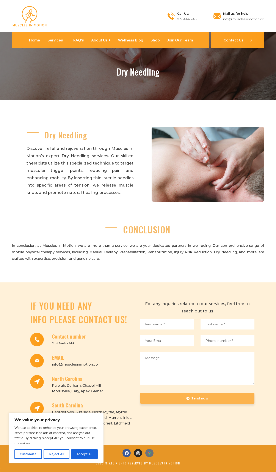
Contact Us (233, 40)
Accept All (84, 454)
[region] (56, 438)
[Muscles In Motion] (29, 16)
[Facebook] (126, 453)
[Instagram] (138, 453)
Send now (200, 398)
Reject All (56, 454)
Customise (28, 454)
